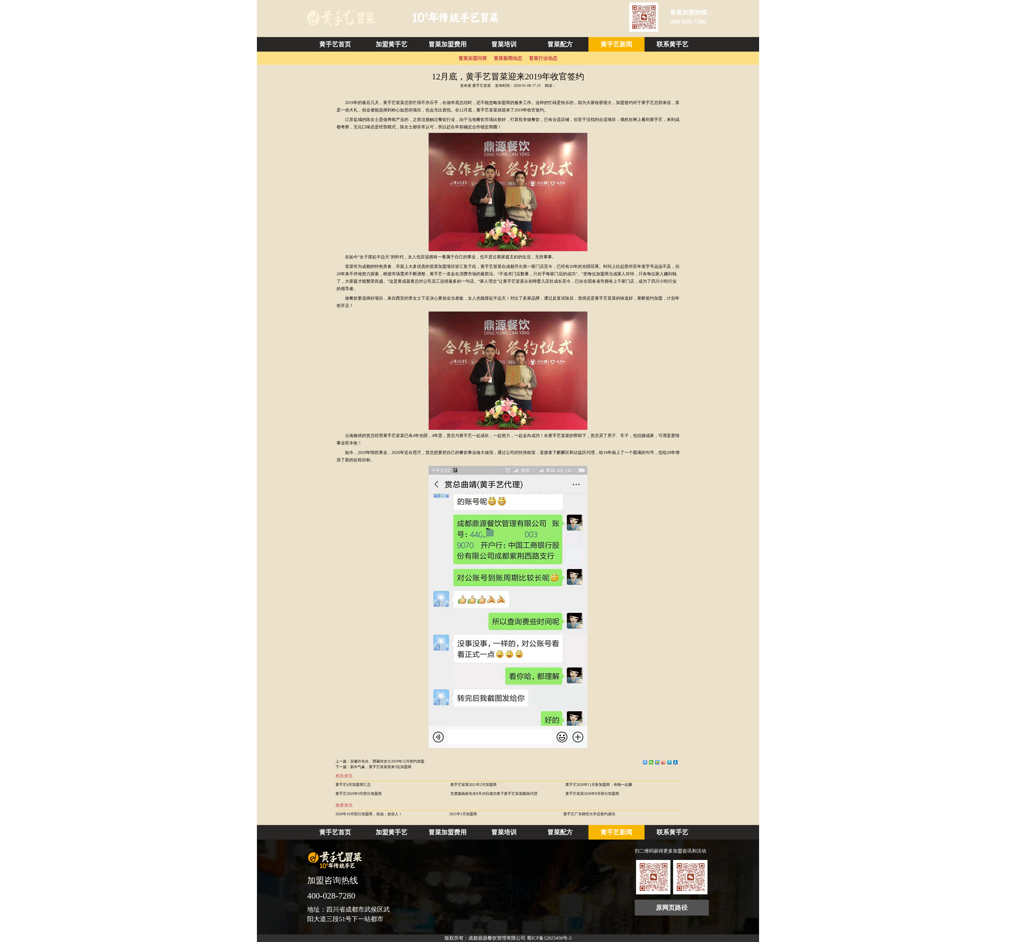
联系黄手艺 (672, 44)
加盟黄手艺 (391, 44)
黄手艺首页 (335, 44)
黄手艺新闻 (616, 44)
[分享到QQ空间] (657, 762)
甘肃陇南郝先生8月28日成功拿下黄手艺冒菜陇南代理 (493, 794)
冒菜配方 (560, 44)
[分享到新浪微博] (663, 762)
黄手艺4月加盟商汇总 (353, 785)
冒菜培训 (504, 44)
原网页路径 (672, 907)
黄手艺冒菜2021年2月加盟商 (473, 785)
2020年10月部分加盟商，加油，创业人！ (368, 814)
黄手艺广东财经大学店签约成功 (589, 814)
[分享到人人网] (675, 762)
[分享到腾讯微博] (669, 762)
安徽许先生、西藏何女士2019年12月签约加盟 (387, 761)
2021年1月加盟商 (463, 814)
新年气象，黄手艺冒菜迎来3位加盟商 (380, 767)
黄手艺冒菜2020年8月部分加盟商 (592, 794)
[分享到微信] (651, 762)
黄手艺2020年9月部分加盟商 (358, 794)
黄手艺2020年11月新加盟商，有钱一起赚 (598, 785)
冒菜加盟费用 (448, 44)
